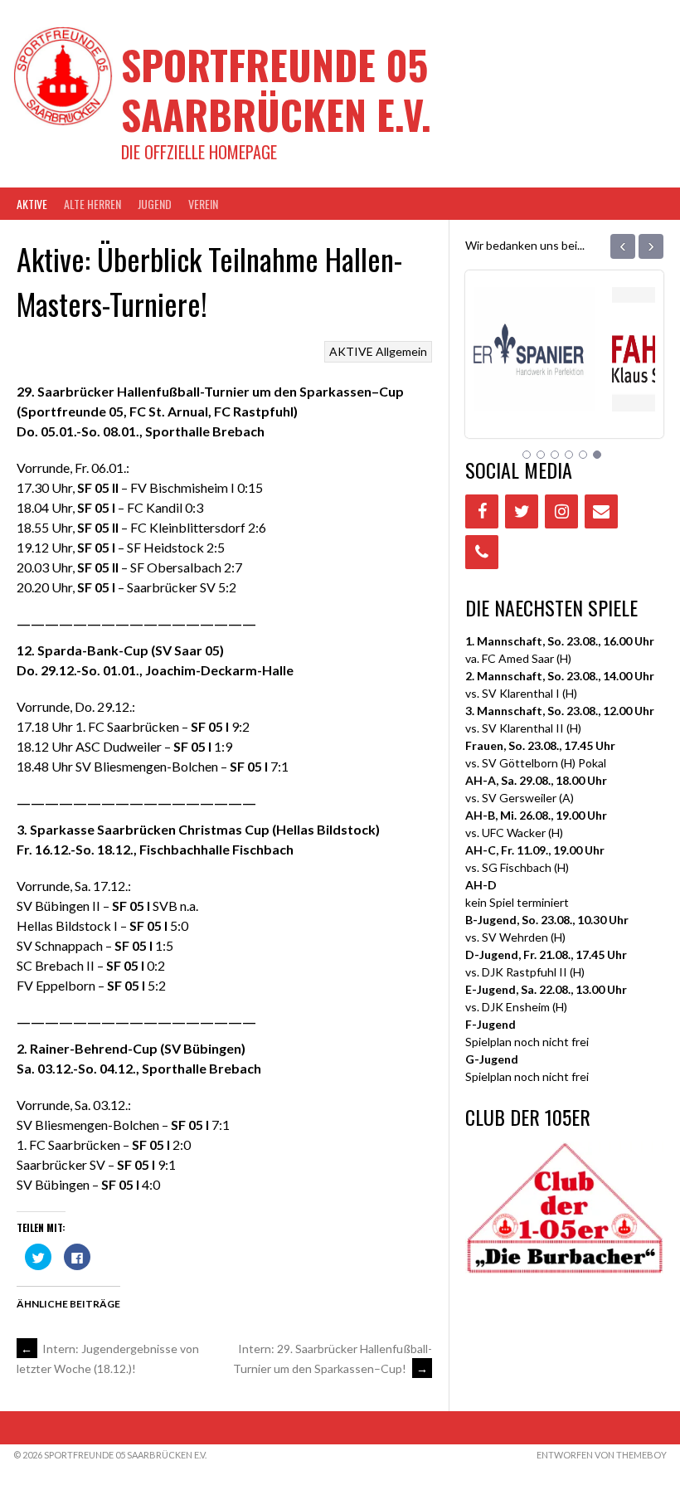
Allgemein (401, 351)
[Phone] (481, 552)
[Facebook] (481, 511)
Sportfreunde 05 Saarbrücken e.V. (276, 89)
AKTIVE (32, 203)
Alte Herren (92, 203)
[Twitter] (521, 511)
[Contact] (601, 511)
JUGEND (155, 203)
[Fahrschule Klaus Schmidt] (564, 390)
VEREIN (203, 203)
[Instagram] (561, 511)
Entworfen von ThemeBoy (602, 1454)
